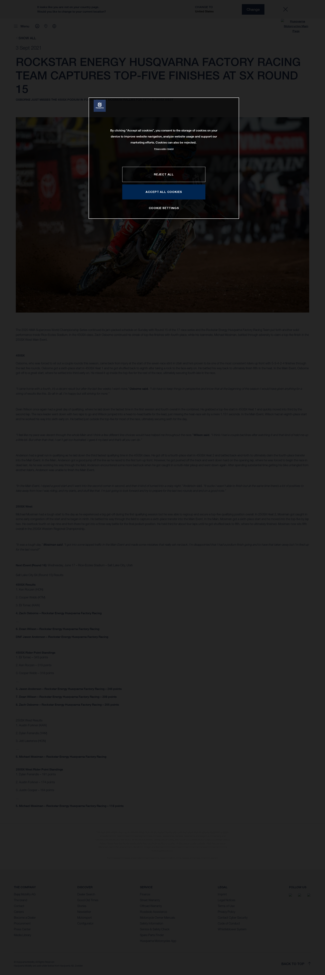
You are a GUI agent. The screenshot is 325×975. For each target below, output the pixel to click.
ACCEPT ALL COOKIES (164, 191)
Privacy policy (160, 149)
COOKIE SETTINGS (164, 208)
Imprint (170, 149)
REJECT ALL (164, 174)
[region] (164, 158)
